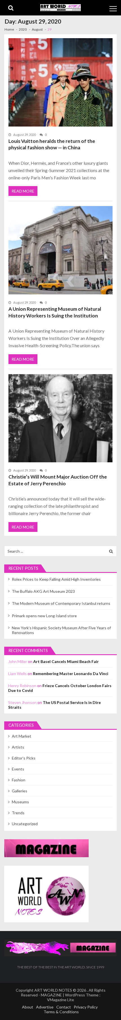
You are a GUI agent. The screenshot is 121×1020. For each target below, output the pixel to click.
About (27, 1007)
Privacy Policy (86, 1007)
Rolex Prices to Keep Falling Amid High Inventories (56, 579)
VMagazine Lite (60, 999)
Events (18, 769)
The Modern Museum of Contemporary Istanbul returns (61, 603)
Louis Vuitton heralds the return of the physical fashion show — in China (51, 144)
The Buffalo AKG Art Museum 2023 (43, 591)
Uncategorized (25, 823)
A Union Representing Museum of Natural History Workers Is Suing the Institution (54, 312)
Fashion (18, 779)
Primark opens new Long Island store (44, 615)
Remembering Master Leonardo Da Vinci (70, 673)
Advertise (44, 1007)
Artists (18, 747)
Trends (18, 812)
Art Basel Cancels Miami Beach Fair (66, 661)
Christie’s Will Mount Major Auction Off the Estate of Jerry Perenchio (57, 480)
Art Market (21, 736)
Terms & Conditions (61, 1011)
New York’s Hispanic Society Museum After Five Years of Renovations (61, 630)
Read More (23, 191)
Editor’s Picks (23, 758)
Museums (20, 801)
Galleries (19, 790)
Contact (63, 1007)
